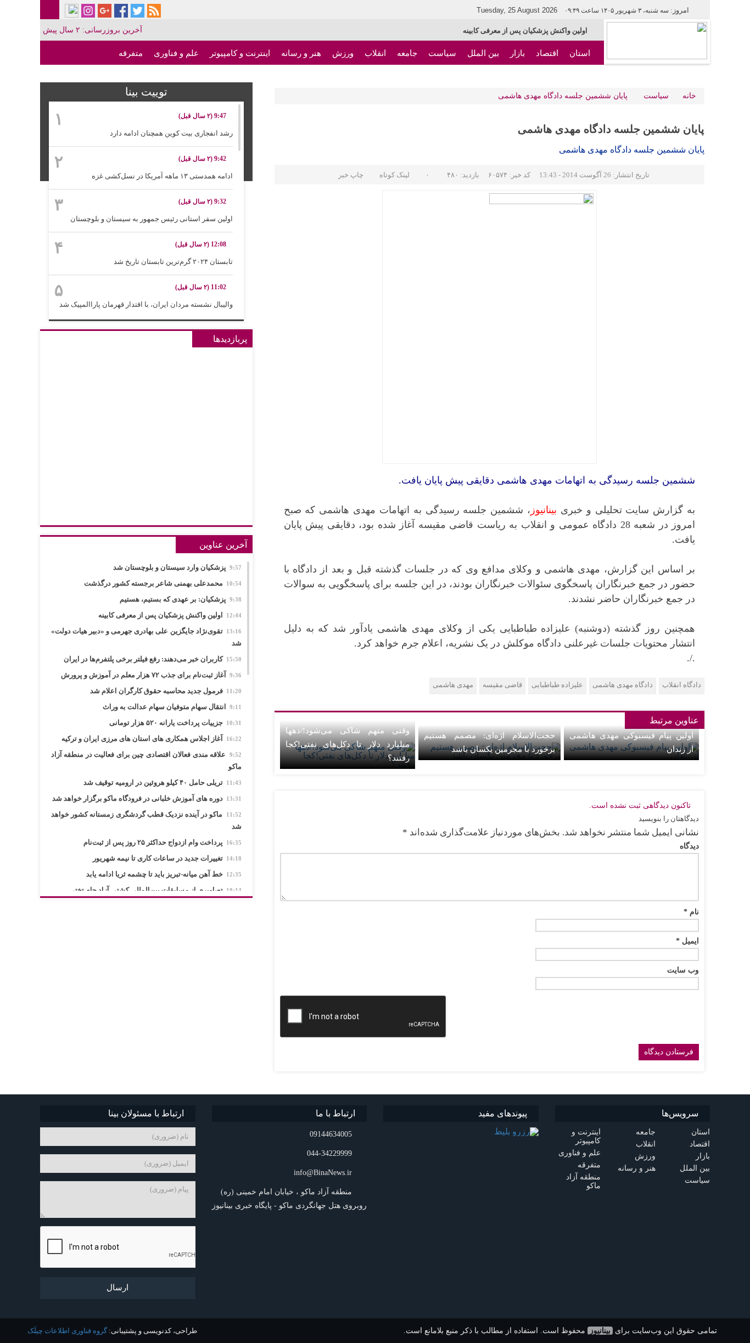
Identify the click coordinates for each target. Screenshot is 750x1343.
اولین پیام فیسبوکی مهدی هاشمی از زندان (631, 742)
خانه (689, 96)
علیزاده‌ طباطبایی (557, 685)
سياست (442, 53)
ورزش (343, 53)
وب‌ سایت (683, 970)
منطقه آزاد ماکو (563, 77)
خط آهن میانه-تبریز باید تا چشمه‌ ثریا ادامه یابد (164, 874)
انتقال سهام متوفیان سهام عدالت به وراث (172, 707)
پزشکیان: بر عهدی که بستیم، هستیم (181, 599)
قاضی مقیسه (502, 685)
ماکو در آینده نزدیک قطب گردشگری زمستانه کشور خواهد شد (146, 820)
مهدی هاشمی (453, 685)
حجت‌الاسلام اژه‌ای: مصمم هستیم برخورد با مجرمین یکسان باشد (489, 742)
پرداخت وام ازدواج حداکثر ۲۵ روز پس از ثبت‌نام (162, 842)
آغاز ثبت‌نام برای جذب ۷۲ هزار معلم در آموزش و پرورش (151, 675)
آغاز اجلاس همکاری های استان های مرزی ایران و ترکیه (151, 738)
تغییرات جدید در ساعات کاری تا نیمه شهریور (167, 858)
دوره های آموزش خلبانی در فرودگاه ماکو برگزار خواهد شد (147, 798)
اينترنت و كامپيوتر (240, 53)
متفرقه (131, 53)
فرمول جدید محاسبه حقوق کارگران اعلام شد (166, 691)
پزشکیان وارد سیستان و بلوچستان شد (177, 567)
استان (579, 53)
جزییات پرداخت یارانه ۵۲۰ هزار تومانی (175, 722)
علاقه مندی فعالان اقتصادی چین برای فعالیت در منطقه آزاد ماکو (146, 760)
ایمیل (687, 941)
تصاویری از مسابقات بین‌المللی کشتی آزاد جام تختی (155, 890)
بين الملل (483, 53)
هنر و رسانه (301, 53)
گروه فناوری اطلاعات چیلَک (67, 1331)
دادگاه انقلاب (681, 685)
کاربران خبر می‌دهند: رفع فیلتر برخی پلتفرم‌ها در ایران (153, 659)
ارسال (117, 1287)
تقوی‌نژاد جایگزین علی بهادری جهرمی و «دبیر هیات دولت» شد (146, 637)
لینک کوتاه (394, 175)
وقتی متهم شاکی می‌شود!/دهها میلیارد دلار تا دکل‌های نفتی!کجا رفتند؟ (348, 744)
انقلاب (375, 53)
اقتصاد (547, 53)
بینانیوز (600, 1331)
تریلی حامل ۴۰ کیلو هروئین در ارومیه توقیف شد (162, 782)
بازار (517, 53)
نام (691, 912)
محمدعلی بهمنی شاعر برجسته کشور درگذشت (163, 583)
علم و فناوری (176, 53)
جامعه (407, 53)
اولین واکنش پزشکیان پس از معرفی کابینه (525, 30)
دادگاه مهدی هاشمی (622, 685)
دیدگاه (689, 846)
